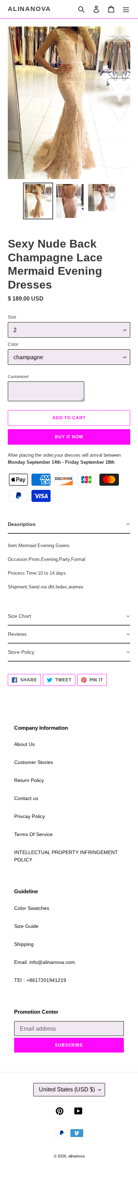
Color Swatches (31, 908)
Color (13, 344)
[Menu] (126, 9)
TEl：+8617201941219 (40, 980)
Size (12, 317)
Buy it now (69, 436)
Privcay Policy (29, 816)
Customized (18, 376)
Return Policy (29, 780)
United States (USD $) (67, 1089)
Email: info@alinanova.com (44, 962)
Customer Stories (33, 762)
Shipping (24, 944)
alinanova (29, 8)
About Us (24, 744)
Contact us (26, 798)
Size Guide (26, 926)
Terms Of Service (33, 834)
